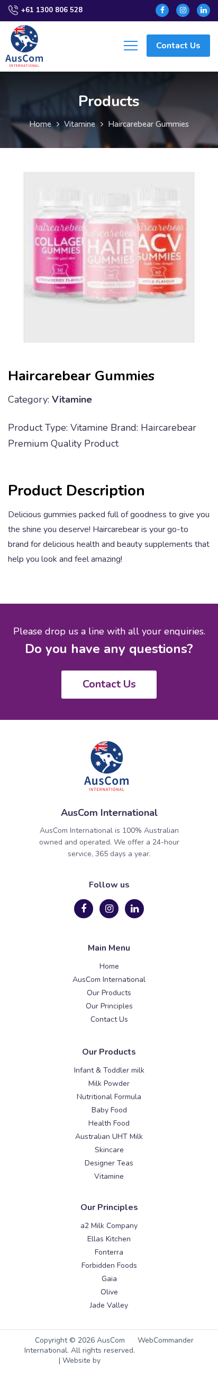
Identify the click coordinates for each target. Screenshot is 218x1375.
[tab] (109, 491)
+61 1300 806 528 (52, 10)
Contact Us (178, 45)
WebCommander (166, 1340)
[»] (45, 124)
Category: (28, 399)
